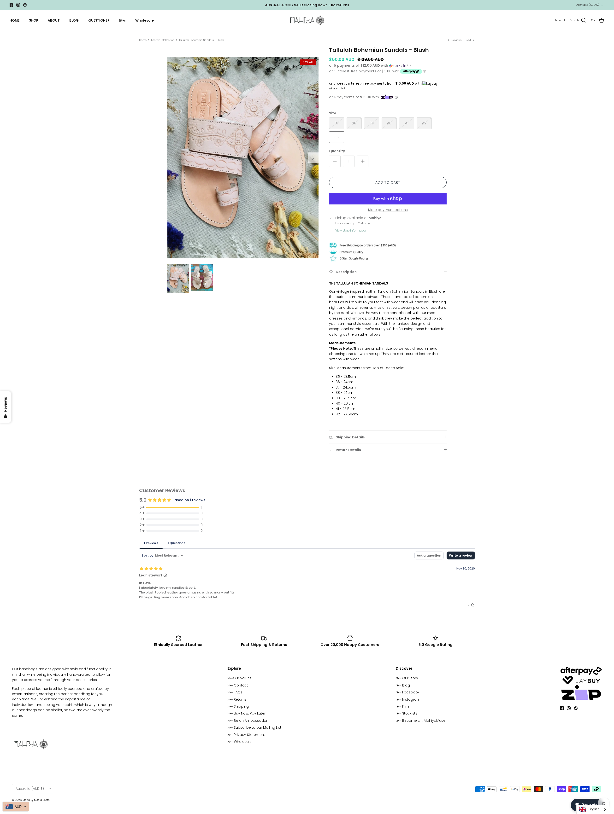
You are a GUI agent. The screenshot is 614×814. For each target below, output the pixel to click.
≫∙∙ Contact (237, 685)
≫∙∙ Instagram (408, 699)
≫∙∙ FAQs (234, 692)
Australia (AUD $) (587, 5)
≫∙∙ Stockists (406, 713)
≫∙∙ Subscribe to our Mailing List (254, 727)
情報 (122, 20)
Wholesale (144, 20)
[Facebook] (11, 5)
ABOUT (54, 20)
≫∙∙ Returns (237, 699)
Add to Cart (387, 182)
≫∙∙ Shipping (238, 706)
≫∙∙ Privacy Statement (246, 734)
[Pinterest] (25, 5)
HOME (14, 20)
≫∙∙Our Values (239, 678)
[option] (243, 157)
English (594, 809)
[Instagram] (18, 5)
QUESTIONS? (98, 20)
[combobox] (592, 809)
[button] (370, 65)
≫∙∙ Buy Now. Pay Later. (246, 713)
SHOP (33, 20)
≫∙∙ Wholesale (239, 741)
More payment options (388, 210)
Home (143, 40)
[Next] (313, 157)
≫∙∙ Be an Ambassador (247, 720)
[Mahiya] (307, 20)
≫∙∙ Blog (403, 685)
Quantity (337, 151)
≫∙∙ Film (402, 706)
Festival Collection (162, 40)
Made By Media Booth (36, 800)
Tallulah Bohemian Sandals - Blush (201, 40)
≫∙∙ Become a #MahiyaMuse (420, 720)
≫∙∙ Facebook (407, 692)
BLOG (74, 20)
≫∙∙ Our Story (407, 678)
